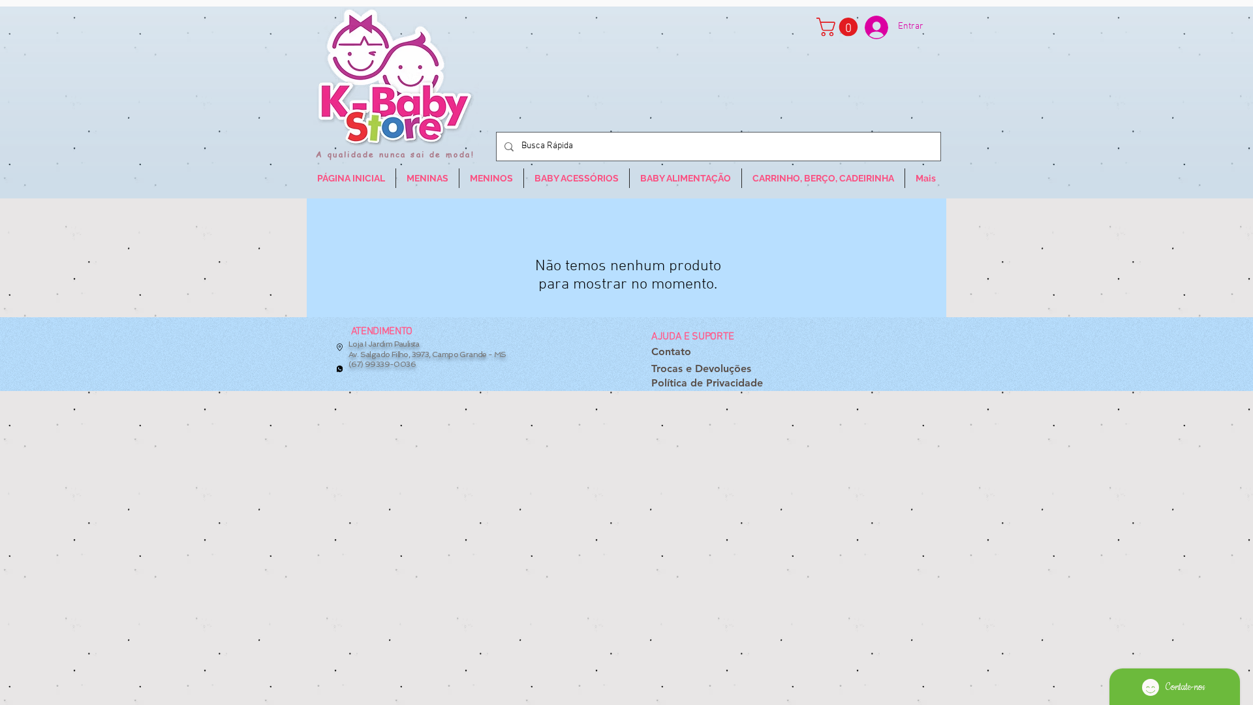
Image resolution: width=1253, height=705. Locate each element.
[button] (839, 27)
